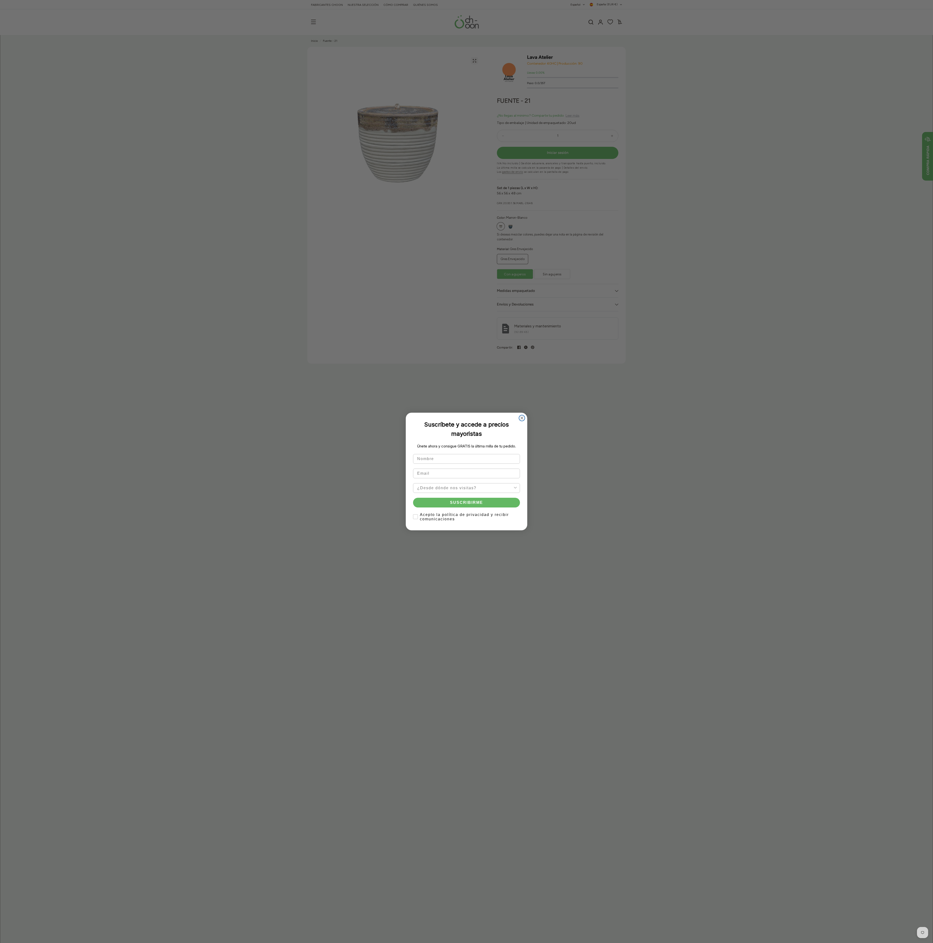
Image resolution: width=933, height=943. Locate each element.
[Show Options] (515, 488)
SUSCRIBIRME (466, 502)
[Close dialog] (522, 418)
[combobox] (465, 488)
